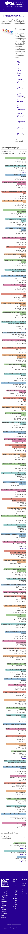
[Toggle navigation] (3, 9)
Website (24, 172)
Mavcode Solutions (16, 931)
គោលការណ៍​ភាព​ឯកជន (16, 924)
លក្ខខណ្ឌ (9, 924)
